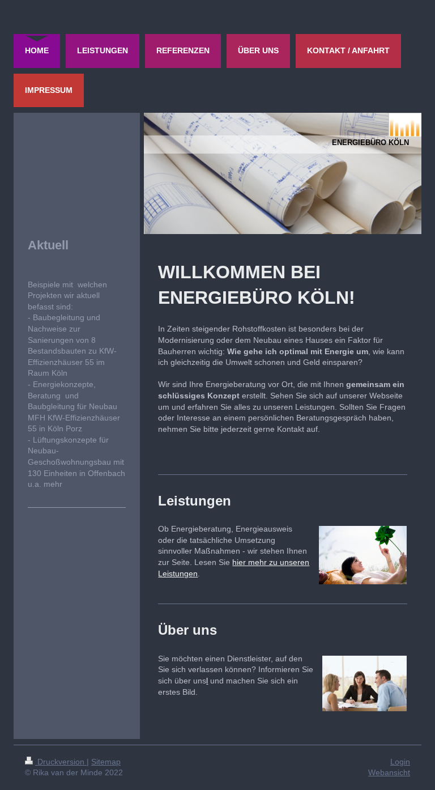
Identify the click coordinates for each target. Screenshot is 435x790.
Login (400, 761)
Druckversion (61, 761)
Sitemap (106, 761)
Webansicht (389, 772)
